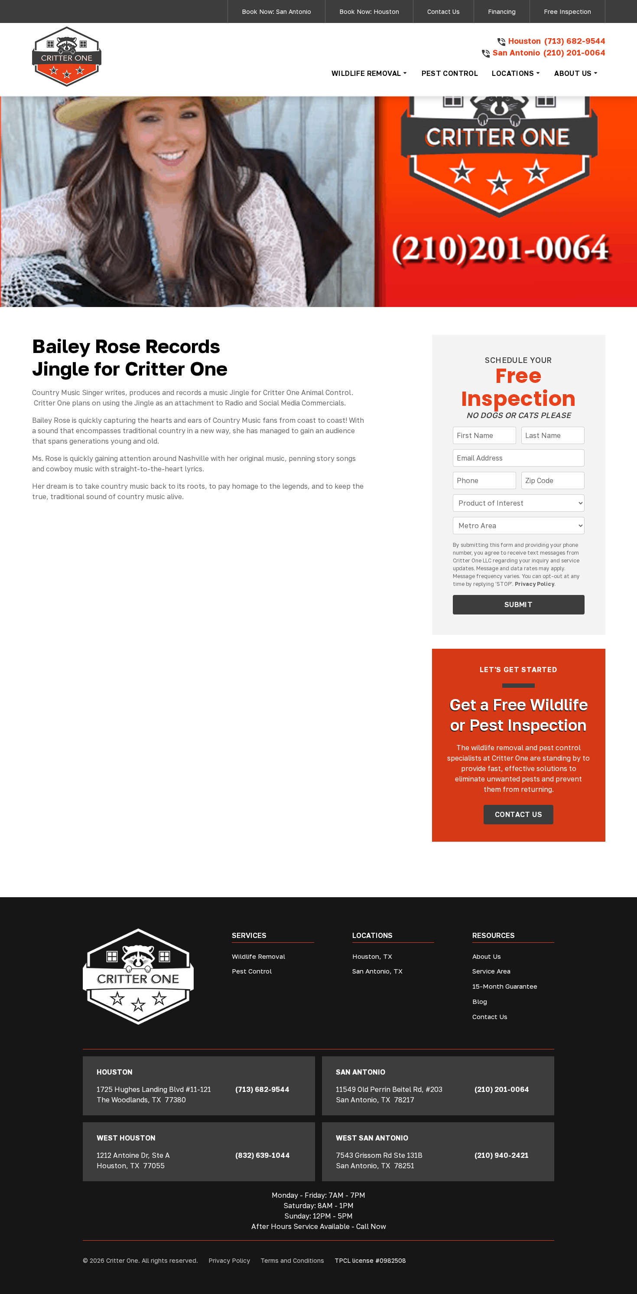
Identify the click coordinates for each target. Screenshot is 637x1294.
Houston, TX (372, 956)
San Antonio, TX (377, 971)
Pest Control (252, 971)
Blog (479, 1001)
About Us (486, 956)
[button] (370, 73)
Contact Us (443, 11)
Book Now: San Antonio (276, 11)
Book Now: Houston (369, 11)
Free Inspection (567, 11)
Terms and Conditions (292, 1260)
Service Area (491, 971)
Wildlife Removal (258, 956)
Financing (502, 11)
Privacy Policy (534, 584)
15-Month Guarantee (504, 986)
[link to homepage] (66, 56)
